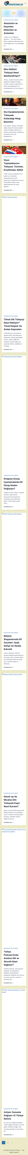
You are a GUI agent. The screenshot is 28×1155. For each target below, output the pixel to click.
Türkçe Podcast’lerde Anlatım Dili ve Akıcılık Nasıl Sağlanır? (11, 958)
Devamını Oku (9, 49)
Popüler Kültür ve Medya (11, 20)
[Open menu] (25, 3)
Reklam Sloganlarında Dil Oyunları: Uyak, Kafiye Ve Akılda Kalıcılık (13, 642)
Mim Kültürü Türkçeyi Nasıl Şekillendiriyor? (12, 72)
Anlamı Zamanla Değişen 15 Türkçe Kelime (13, 1115)
